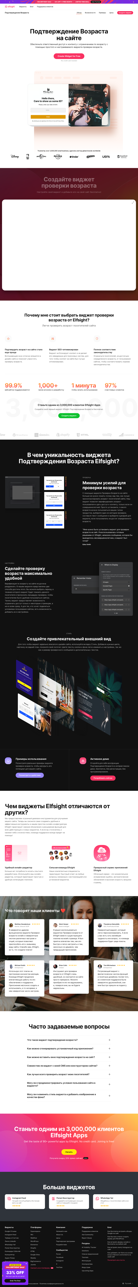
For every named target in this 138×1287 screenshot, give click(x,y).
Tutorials (85, 1257)
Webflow (34, 1238)
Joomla (33, 1265)
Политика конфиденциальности (52, 1283)
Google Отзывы (10, 1231)
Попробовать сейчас (103, 778)
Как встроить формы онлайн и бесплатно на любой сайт (118, 1243)
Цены (111, 13)
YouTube (59, 1267)
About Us (59, 1235)
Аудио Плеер (10, 1258)
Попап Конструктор (12, 1248)
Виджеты (23, 7)
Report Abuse (87, 1238)
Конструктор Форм (12, 1261)
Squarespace (35, 1231)
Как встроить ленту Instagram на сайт (119, 1248)
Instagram (60, 1261)
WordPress (34, 1241)
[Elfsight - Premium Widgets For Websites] (10, 7)
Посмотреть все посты (116, 1260)
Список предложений (90, 1254)
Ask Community (87, 1235)
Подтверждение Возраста (17, 13)
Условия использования (29, 1283)
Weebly (33, 1258)
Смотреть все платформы (42, 1268)
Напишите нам (61, 1231)
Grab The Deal (15, 1281)
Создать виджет (125, 13)
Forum (58, 1254)
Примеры (102, 13)
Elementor (34, 1245)
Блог (32, 7)
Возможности (90, 13)
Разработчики (61, 1245)
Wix (32, 1235)
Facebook (59, 1257)
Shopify (33, 1248)
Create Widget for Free (69, 56)
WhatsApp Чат (10, 1245)
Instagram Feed (10, 1235)
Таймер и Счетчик (12, 1238)
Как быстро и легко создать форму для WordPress (118, 1238)
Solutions (85, 1251)
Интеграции (86, 1261)
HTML (33, 1251)
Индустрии (86, 1267)
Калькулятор (9, 1255)
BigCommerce (36, 1261)
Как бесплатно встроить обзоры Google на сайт (119, 1232)
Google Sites (35, 1255)
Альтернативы (87, 1264)
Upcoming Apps (87, 1271)
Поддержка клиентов (45, 7)
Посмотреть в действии (30, 775)
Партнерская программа (65, 1241)
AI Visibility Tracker (89, 1247)
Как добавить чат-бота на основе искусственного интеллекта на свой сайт (120, 1255)
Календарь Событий (12, 1251)
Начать (69, 1152)
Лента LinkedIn (10, 1241)
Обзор (79, 13)
